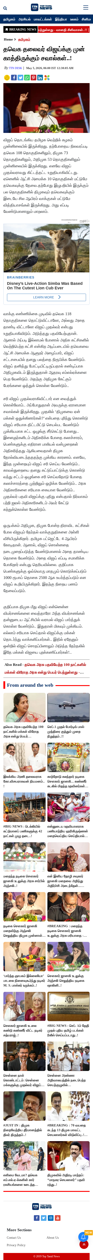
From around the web (30, 685)
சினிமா (87, 19)
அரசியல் (25, 19)
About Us (52, 1237)
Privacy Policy (16, 1245)
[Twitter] (43, 1218)
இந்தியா (61, 19)
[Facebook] (37, 1218)
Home (8, 39)
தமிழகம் (9, 19)
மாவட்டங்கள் (43, 19)
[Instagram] (50, 1218)
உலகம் (74, 19)
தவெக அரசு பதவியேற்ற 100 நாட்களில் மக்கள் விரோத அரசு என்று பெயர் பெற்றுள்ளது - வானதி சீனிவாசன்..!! (45, 672)
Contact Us (14, 1237)
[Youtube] (57, 1218)
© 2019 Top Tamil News (46, 1256)
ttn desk (15, 68)
